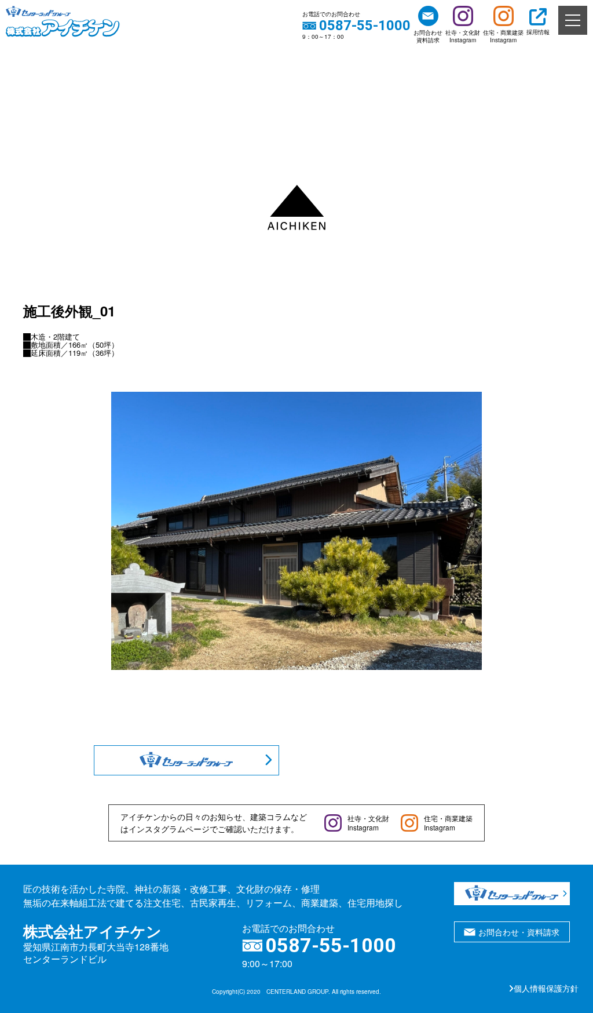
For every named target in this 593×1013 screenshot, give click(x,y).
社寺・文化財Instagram (462, 36)
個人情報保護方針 (546, 988)
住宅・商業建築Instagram (503, 36)
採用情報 (538, 32)
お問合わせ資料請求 (427, 36)
